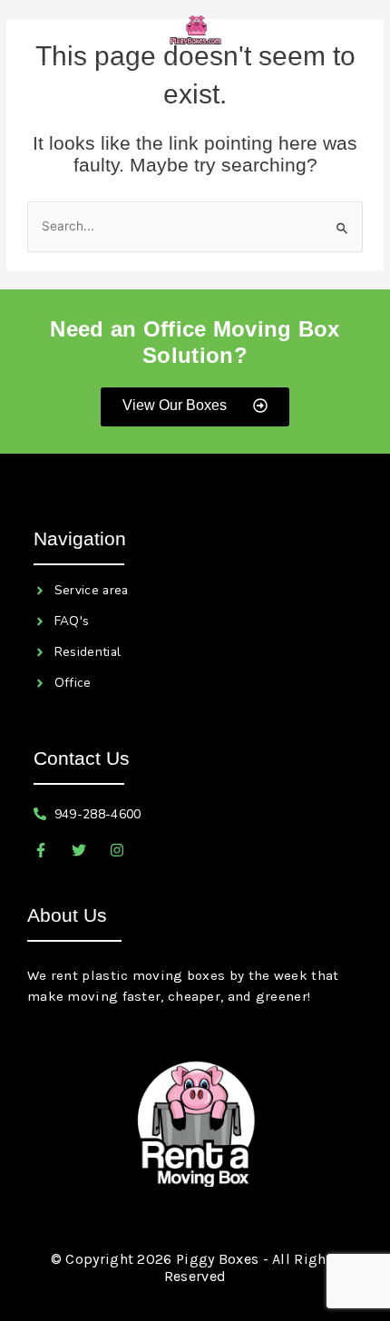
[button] (48, 31)
